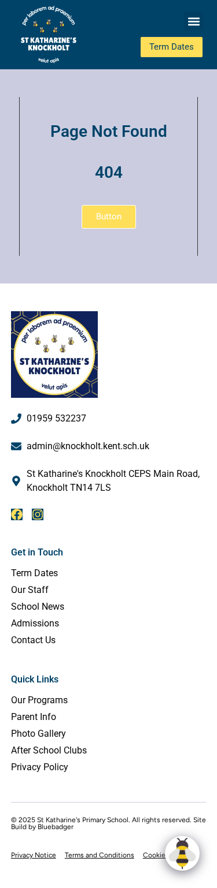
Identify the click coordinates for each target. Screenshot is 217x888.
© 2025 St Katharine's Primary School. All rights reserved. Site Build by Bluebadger (108, 823)
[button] (193, 21)
